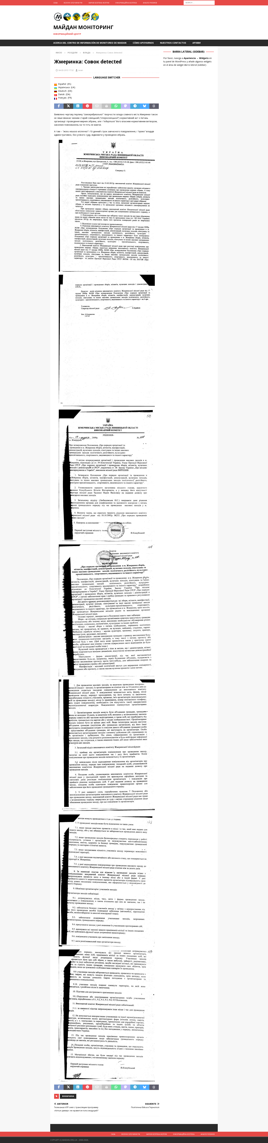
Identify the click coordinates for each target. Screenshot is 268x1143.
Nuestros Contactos (173, 42)
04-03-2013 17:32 (66, 70)
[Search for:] (199, 2)
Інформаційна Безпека (126, 3)
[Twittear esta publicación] (68, 106)
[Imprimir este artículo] (106, 106)
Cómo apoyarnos (143, 42)
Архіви (196, 42)
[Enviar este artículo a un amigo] (97, 106)
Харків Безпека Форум (99, 3)
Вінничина (68, 1096)
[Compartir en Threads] (154, 106)
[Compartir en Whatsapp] (116, 106)
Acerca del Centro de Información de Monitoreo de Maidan (89, 42)
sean (80, 70)
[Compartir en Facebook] (59, 106)
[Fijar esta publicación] (87, 106)
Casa (55, 3)
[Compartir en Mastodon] (125, 106)
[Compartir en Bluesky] (144, 106)
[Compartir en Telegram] (135, 106)
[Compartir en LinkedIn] (78, 106)
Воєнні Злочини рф (73, 3)
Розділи (72, 52)
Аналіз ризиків (150, 3)
